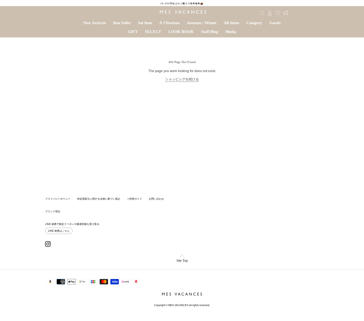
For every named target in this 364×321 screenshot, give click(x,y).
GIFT (133, 31)
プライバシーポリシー (57, 198)
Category (254, 23)
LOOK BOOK (181, 31)
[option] (182, 3)
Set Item (145, 23)
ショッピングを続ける (182, 79)
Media (230, 31)
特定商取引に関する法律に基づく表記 (98, 198)
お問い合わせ (156, 198)
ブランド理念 (52, 211)
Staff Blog (209, 31)
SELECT (153, 31)
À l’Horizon (169, 23)
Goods (275, 23)
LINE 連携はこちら (59, 230)
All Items (231, 23)
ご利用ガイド (134, 198)
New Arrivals (94, 23)
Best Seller (122, 23)
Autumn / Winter (202, 23)
